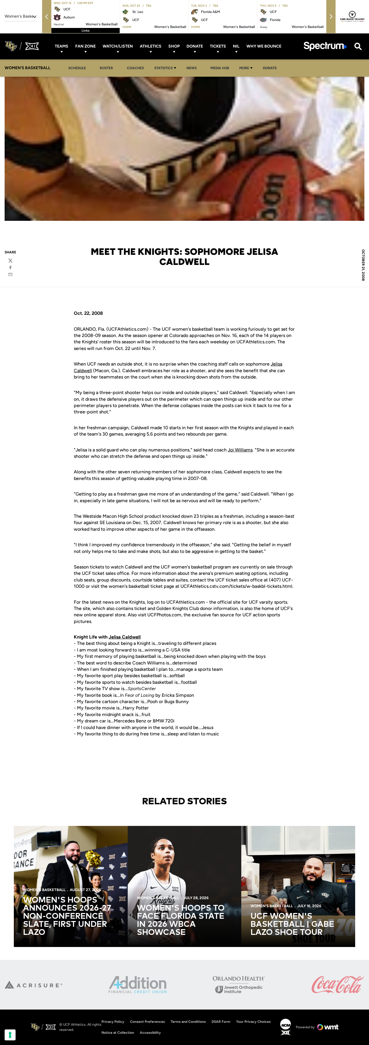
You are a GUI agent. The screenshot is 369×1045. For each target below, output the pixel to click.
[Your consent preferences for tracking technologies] (10, 1034)
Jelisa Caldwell (125, 637)
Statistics (163, 68)
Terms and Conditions (188, 1022)
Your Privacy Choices (253, 1022)
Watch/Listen (118, 46)
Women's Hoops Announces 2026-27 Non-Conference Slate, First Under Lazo (67, 916)
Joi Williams (240, 450)
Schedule (77, 68)
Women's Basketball (44, 890)
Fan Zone (85, 46)
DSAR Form (221, 1022)
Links (86, 31)
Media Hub (221, 68)
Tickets (218, 46)
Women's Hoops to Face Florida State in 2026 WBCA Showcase (181, 920)
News (193, 68)
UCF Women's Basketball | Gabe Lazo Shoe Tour (292, 924)
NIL (236, 46)
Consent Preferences (147, 1022)
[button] (46, 16)
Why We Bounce (263, 46)
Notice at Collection (117, 1033)
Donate (195, 46)
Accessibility (150, 1032)
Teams (61, 46)
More (244, 68)
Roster (106, 68)
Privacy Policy (112, 1022)
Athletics (150, 46)
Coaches (135, 68)
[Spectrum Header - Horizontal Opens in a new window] (325, 46)
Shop (174, 46)
